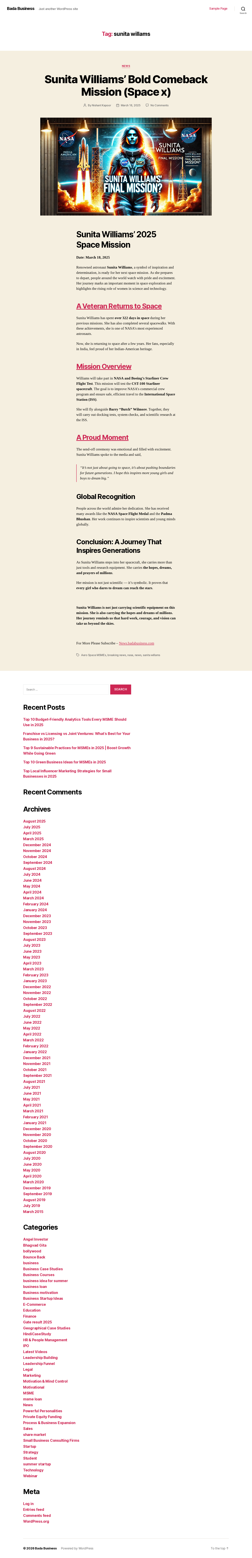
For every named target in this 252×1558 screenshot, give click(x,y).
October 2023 (35, 928)
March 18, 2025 (131, 105)
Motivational (33, 1387)
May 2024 (31, 886)
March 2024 (33, 898)
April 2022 (32, 1034)
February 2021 (35, 1117)
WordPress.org (36, 1521)
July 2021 (31, 1087)
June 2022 (32, 1022)
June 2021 (32, 1093)
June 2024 (32, 880)
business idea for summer (45, 1281)
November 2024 (37, 851)
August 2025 (34, 821)
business (31, 1263)
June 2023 (32, 951)
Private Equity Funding (42, 1417)
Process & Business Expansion (49, 1423)
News (126, 66)
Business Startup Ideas (43, 1298)
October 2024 (35, 857)
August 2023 (34, 939)
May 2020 (31, 1170)
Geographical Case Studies (46, 1328)
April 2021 (32, 1105)
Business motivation (40, 1293)
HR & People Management (45, 1340)
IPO (26, 1346)
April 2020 (32, 1176)
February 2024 (36, 904)
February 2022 (35, 1046)
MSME (28, 1393)
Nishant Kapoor (101, 105)
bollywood (32, 1251)
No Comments (160, 105)
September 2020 (37, 1146)
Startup (29, 1446)
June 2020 (32, 1164)
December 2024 (37, 845)
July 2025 (31, 827)
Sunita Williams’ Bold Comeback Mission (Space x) (126, 85)
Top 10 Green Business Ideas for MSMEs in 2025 (64, 762)
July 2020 (31, 1158)
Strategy (30, 1452)
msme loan (32, 1399)
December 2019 (37, 1188)
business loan (35, 1287)
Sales (28, 1428)
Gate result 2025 (37, 1322)
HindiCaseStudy (37, 1334)
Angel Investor (35, 1239)
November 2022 (37, 993)
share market (34, 1434)
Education (31, 1310)
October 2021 (35, 1070)
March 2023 (33, 969)
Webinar (30, 1476)
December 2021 (37, 1058)
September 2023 (37, 933)
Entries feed (33, 1509)
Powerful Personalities (42, 1411)
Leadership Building (40, 1357)
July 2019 (31, 1206)
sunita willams (151, 655)
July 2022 (31, 1016)
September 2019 (37, 1194)
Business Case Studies (43, 1269)
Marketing (32, 1375)
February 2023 (35, 975)
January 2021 (34, 1123)
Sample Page (218, 8)
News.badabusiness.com (136, 643)
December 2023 (37, 916)
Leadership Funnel (39, 1363)
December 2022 (37, 987)
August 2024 (34, 868)
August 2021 (34, 1081)
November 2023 (37, 922)
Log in (28, 1504)
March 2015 (33, 1212)
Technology (33, 1470)
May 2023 (31, 957)
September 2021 (37, 1075)
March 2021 (33, 1111)
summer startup (37, 1464)
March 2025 (33, 839)
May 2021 (31, 1099)
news (138, 655)
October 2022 (35, 999)
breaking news (116, 655)
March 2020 (33, 1182)
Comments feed (37, 1515)
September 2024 (37, 862)
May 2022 (31, 1028)
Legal (28, 1369)
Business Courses (39, 1275)
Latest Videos (35, 1352)
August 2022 (34, 1010)
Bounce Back (34, 1257)
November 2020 (37, 1135)
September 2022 (37, 1004)
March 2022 (33, 1040)
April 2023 (32, 963)
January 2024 (35, 910)
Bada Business (20, 9)
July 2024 (31, 874)
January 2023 (35, 981)
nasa (130, 655)
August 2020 (34, 1152)
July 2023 (31, 945)
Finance (29, 1316)
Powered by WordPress (77, 1548)
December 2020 (37, 1129)
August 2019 (34, 1200)
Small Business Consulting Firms (51, 1440)
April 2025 (32, 833)
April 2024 (32, 892)
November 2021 (37, 1064)
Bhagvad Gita (34, 1245)
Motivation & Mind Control (45, 1381)
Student (30, 1458)
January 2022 (35, 1052)
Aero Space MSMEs (93, 655)
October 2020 (35, 1141)
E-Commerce (34, 1304)
